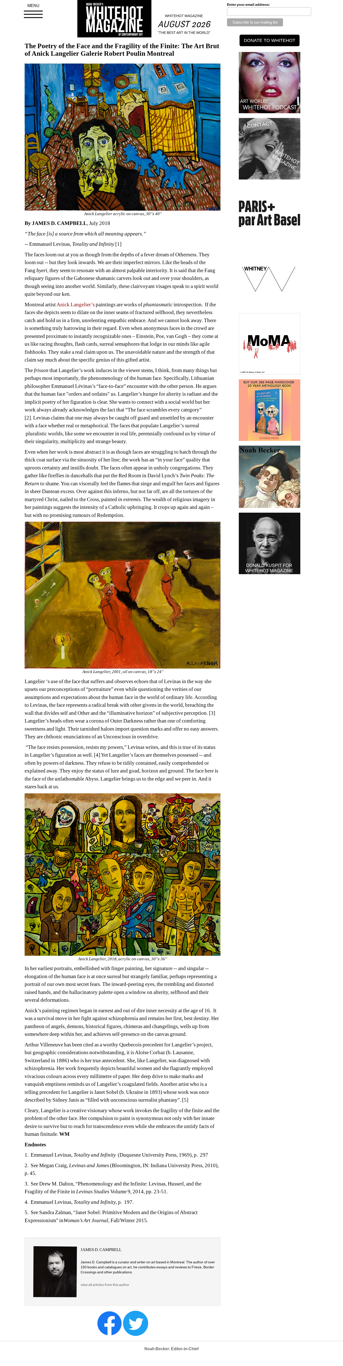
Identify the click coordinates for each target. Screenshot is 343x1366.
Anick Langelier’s (76, 305)
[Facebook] (109, 1323)
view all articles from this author (105, 1285)
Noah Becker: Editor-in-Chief (171, 1349)
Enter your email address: (248, 5)
